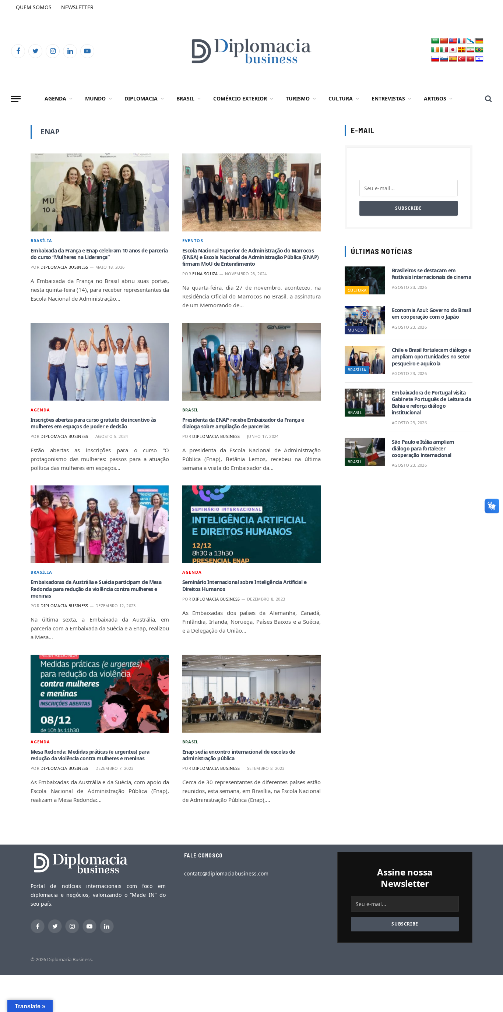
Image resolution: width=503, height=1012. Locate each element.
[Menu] (16, 99)
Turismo (298, 98)
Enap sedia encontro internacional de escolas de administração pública (238, 755)
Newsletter (77, 7)
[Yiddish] (479, 59)
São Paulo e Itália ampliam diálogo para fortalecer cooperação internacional (423, 449)
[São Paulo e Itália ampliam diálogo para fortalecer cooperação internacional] (365, 452)
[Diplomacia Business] (251, 51)
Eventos (192, 240)
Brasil (185, 98)
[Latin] (462, 49)
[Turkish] (462, 59)
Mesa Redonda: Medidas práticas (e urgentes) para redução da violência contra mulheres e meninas (90, 755)
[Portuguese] (479, 49)
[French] (462, 41)
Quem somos (34, 7)
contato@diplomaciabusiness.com (226, 873)
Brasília (41, 240)
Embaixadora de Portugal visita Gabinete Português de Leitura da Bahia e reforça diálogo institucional (431, 402)
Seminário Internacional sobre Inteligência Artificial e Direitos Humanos (244, 585)
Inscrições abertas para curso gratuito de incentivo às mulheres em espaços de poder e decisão (93, 423)
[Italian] (444, 49)
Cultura (340, 98)
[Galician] (471, 41)
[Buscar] (487, 99)
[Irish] (435, 49)
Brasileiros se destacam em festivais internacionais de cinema (431, 273)
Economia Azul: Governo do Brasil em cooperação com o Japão (431, 313)
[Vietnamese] (471, 59)
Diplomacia (141, 98)
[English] (453, 41)
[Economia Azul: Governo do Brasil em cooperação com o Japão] (365, 320)
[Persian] (471, 49)
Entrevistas (388, 98)
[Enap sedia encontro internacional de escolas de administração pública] (251, 694)
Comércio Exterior (240, 98)
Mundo (95, 98)
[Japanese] (453, 49)
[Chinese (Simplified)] (444, 41)
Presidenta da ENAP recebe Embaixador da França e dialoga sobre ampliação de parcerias (243, 423)
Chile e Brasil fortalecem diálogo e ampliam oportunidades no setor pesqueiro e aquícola (431, 357)
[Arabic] (435, 41)
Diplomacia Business (64, 267)
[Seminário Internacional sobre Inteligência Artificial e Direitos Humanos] (251, 524)
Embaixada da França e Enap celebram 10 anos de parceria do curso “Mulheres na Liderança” (99, 254)
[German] (479, 41)
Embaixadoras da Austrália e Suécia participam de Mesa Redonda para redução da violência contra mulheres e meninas (96, 589)
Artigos (435, 98)
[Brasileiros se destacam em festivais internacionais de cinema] (365, 280)
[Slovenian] (444, 59)
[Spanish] (453, 59)
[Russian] (435, 59)
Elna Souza (205, 273)
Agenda (55, 98)
